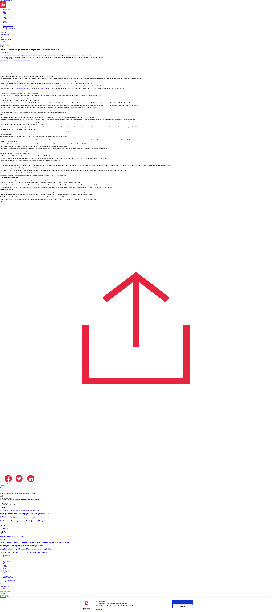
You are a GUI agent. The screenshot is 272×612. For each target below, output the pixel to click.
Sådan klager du (6, 29)
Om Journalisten (6, 27)
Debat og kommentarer (8, 26)
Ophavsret (5, 22)
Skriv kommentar (4, 490)
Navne (10, 0)
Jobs (8, 0)
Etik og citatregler (7, 24)
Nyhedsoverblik (3, 0)
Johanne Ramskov (4, 60)
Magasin (5, 14)
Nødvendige (183, 606)
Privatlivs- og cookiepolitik (9, 28)
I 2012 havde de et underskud (21, 88)
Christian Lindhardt (4, 34)
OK (182, 602)
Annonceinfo (6, 18)
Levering (5, 19)
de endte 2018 (45, 88)
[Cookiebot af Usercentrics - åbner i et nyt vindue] (87, 609)
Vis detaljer (99, 609)
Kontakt (4, 21)
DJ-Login (2, 495)
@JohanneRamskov (26, 60)
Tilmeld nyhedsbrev (7, 17)
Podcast (4, 13)
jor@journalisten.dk (17, 60)
